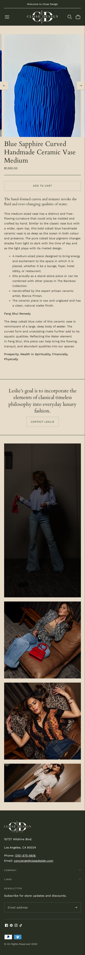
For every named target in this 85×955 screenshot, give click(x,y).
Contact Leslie (42, 421)
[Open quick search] (70, 17)
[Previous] (4, 85)
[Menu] (7, 17)
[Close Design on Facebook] (6, 925)
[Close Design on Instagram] (16, 925)
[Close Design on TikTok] (20, 925)
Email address (17, 902)
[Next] (81, 85)
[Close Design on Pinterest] (11, 925)
